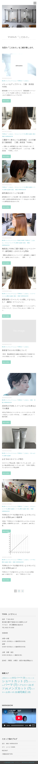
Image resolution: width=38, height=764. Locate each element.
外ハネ (12, 692)
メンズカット (19, 688)
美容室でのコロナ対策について (14, 350)
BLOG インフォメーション (9, 81)
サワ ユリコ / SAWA (8, 747)
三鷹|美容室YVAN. (7, 754)
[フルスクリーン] (33, 725)
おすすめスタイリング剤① (12, 459)
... (22, 95)
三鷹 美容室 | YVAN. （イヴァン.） (13, 762)
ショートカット (15, 681)
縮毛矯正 (24, 692)
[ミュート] (30, 725)
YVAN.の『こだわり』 (24, 81)
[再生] (5, 725)
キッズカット (30, 678)
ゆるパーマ (18, 678)
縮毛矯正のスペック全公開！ (13, 193)
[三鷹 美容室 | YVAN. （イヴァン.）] (19, 6)
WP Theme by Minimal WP (28, 762)
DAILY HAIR (21, 240)
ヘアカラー (24, 685)
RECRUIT (5, 750)
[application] (19, 717)
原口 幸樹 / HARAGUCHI (18, 189)
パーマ (10, 684)
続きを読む (6, 100)
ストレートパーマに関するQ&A (23, 134)
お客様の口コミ (7, 678)
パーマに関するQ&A (20, 509)
